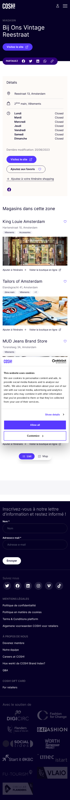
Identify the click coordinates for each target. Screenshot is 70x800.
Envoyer (12, 560)
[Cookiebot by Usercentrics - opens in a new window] (52, 361)
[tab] (27, 456)
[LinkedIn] (37, 61)
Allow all (35, 424)
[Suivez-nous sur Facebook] (17, 586)
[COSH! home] (9, 6)
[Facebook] (23, 61)
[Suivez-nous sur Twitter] (7, 586)
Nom (6, 521)
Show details (52, 414)
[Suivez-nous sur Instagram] (38, 586)
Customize (33, 435)
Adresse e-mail (12, 537)
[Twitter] (30, 61)
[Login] (57, 6)
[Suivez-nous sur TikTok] (59, 586)
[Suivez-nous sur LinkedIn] (28, 586)
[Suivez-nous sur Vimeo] (49, 586)
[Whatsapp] (45, 61)
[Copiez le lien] (52, 61)
